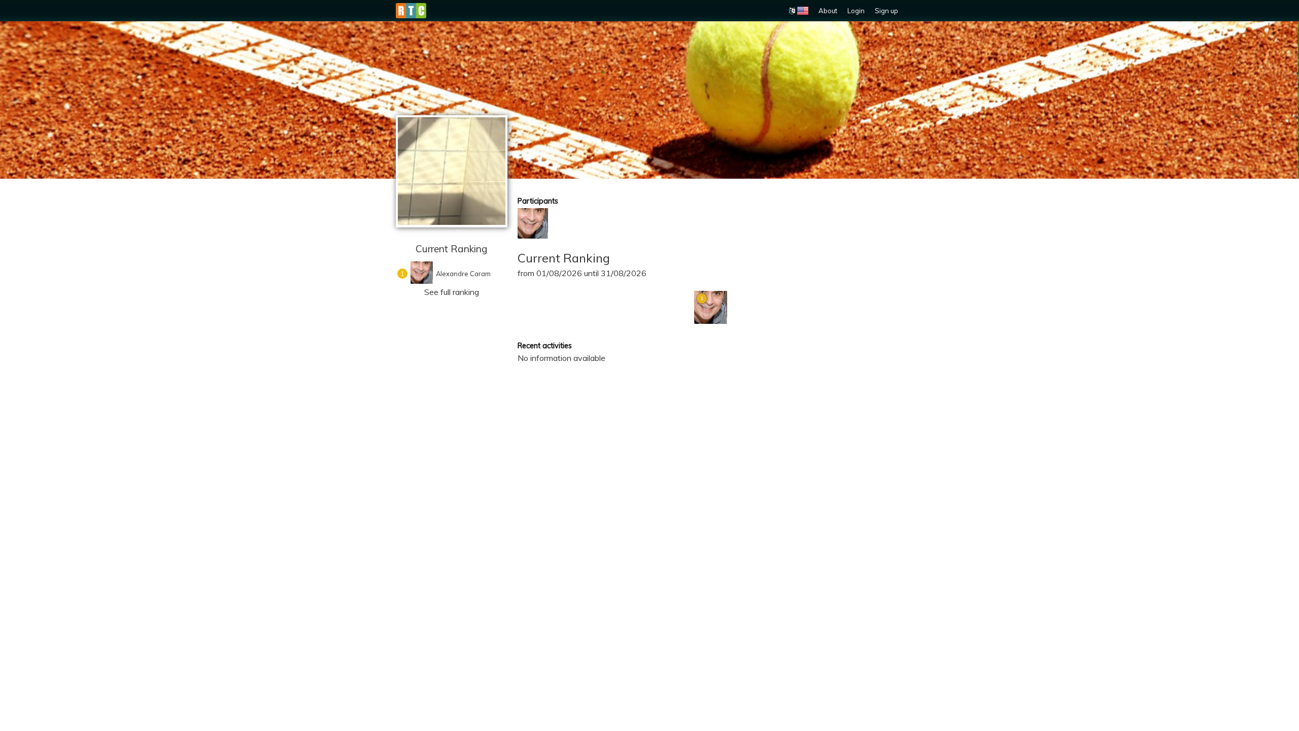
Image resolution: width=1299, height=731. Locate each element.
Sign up (886, 11)
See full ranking (451, 292)
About (827, 11)
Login (856, 11)
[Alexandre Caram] (533, 223)
